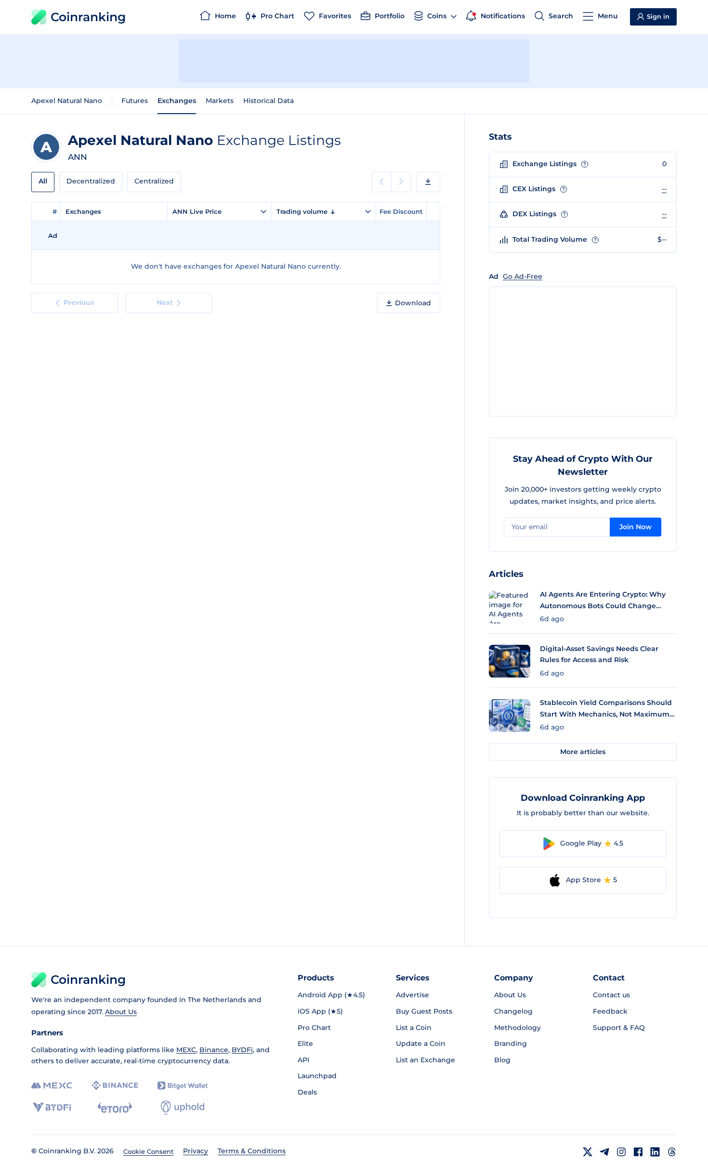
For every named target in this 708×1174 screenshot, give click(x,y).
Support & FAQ (619, 1027)
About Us (121, 1011)
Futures (134, 100)
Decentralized (90, 181)
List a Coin (414, 1027)
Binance (213, 1049)
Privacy (195, 1151)
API (303, 1060)
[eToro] (115, 1107)
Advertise (412, 995)
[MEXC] (51, 1086)
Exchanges (176, 100)
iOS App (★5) (320, 1011)
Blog (502, 1060)
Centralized (154, 181)
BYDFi (242, 1049)
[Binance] (115, 1085)
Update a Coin (421, 1043)
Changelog (513, 1011)
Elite (305, 1043)
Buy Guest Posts (424, 1011)
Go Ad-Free (522, 276)
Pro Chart (314, 1027)
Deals (307, 1092)
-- (664, 188)
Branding (510, 1043)
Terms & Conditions (252, 1151)
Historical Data (268, 100)
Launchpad (317, 1075)
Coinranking (88, 17)
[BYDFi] (51, 1107)
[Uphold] (182, 1107)
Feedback (610, 1011)
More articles (582, 751)
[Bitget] (182, 1086)
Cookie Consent (148, 1151)
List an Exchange (425, 1060)
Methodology (517, 1027)
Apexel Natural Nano (66, 100)
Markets (220, 100)
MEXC (186, 1049)
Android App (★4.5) (331, 995)
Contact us (611, 995)
